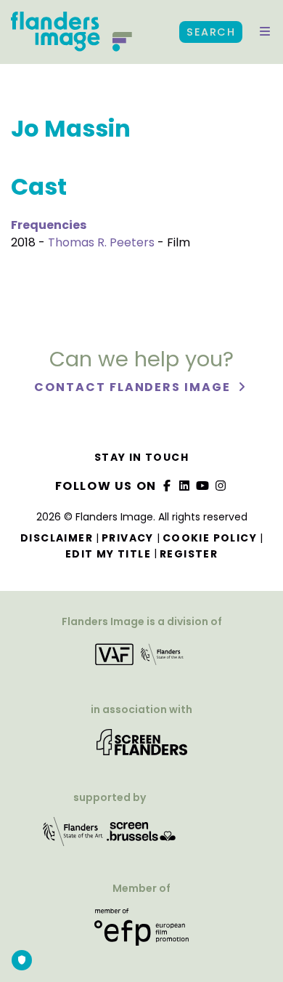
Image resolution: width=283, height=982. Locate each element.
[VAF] (141, 659)
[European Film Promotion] (141, 932)
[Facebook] (167, 486)
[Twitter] (185, 486)
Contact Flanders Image (134, 387)
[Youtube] (203, 486)
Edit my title (108, 554)
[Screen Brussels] (141, 836)
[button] (265, 32)
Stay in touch (141, 457)
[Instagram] (220, 486)
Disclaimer (56, 538)
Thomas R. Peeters (101, 242)
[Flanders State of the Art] (73, 836)
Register (189, 554)
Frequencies (48, 225)
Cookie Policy (210, 538)
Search (210, 32)
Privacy (128, 538)
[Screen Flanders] (142, 746)
